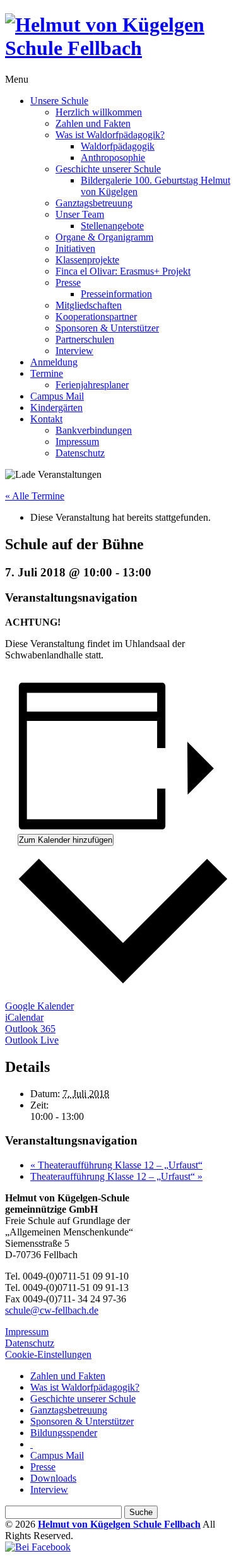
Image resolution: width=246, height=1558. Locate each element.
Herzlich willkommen (99, 112)
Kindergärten (56, 407)
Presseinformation (116, 293)
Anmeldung (54, 362)
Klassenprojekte (87, 259)
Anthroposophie (113, 157)
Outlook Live (32, 1040)
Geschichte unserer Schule (108, 169)
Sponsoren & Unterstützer (107, 328)
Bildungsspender (63, 1432)
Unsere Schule (59, 100)
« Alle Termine (34, 496)
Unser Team (80, 214)
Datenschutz (80, 453)
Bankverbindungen (94, 430)
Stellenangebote (112, 225)
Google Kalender (39, 1006)
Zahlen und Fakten (93, 123)
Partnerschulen (85, 339)
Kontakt (46, 418)
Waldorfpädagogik (118, 146)
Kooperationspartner (96, 316)
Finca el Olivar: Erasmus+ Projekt (123, 271)
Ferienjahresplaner (92, 384)
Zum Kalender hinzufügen (65, 840)
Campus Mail (57, 396)
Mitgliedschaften (89, 305)
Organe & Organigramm (104, 237)
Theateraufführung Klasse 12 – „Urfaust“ (116, 1165)
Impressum (77, 441)
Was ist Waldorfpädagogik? (110, 134)
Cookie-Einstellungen (48, 1354)
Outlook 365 (30, 1028)
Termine (46, 373)
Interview (74, 350)
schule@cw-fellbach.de (51, 1310)
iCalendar (24, 1017)
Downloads (53, 1478)
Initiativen (75, 248)
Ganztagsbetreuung (94, 203)
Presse (68, 282)
